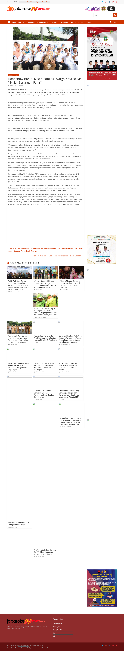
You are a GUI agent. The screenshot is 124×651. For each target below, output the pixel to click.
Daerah (21, 22)
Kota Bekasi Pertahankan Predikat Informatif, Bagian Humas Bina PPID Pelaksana (45, 338)
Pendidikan (54, 22)
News (14, 22)
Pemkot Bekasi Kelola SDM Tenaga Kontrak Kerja (19, 523)
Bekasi (11, 75)
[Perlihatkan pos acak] (115, 22)
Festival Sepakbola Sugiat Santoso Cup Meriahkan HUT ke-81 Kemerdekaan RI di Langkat (45, 366)
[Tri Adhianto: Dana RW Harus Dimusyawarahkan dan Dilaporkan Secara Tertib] (70, 349)
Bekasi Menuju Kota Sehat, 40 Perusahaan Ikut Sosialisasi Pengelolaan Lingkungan (18, 366)
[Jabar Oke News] (9, 22)
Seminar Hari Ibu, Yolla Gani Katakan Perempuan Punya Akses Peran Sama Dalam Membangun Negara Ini (70, 339)
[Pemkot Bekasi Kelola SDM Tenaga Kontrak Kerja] (19, 377)
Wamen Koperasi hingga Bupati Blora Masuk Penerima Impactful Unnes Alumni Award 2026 (45, 284)
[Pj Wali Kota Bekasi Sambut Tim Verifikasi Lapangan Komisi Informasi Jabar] (45, 404)
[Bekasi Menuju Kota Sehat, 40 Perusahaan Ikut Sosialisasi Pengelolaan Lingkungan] (19, 349)
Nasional (31, 22)
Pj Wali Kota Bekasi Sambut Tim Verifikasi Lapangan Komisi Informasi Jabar (45, 552)
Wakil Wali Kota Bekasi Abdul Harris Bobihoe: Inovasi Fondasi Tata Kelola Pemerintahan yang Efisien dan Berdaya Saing (19, 285)
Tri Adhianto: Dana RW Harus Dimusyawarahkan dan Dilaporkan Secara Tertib (69, 366)
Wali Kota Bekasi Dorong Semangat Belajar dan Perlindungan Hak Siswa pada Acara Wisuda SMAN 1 (70, 394)
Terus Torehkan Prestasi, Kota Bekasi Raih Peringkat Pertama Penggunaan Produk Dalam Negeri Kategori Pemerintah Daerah (45, 249)
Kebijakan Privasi (58, 630)
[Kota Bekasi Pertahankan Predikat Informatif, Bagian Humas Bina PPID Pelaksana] (45, 322)
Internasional (42, 22)
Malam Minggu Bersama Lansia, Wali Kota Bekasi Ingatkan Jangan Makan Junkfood (70, 284)
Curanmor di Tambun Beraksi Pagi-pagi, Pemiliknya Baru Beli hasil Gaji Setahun (44, 394)
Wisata (73, 22)
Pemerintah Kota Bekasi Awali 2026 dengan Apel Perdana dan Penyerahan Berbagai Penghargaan (18, 339)
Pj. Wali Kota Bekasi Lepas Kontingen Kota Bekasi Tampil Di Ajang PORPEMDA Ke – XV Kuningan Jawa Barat (45, 311)
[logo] (26, 619)
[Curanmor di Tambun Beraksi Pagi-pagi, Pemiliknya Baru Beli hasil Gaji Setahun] (45, 377)
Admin (21, 85)
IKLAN (89, 22)
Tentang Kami (57, 624)
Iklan (54, 636)
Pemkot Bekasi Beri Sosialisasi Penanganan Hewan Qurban (58, 256)
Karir (54, 633)
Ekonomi (81, 22)
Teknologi (64, 22)
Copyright (56, 627)
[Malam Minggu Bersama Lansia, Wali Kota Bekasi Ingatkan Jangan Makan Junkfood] (71, 267)
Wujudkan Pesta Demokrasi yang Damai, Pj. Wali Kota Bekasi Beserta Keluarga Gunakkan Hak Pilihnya (71, 421)
